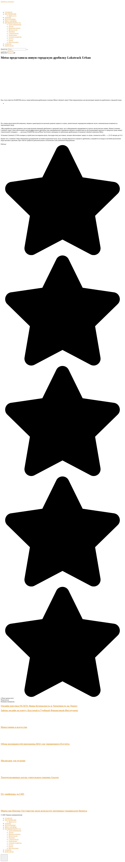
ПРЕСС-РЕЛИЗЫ (11, 21)
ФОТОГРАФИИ (10, 19)
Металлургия (13, 30)
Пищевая (12, 31)
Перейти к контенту (7, 1)
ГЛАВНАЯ (8, 12)
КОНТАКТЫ (9, 46)
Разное (11, 40)
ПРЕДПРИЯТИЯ (10, 14)
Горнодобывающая (15, 24)
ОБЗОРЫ (8, 17)
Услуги (11, 38)
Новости (11, 53)
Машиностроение (14, 28)
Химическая (13, 35)
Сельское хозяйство (15, 37)
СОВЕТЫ (8, 44)
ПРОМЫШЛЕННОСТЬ (13, 23)
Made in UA (12, 16)
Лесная (11, 26)
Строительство (14, 33)
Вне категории (13, 42)
